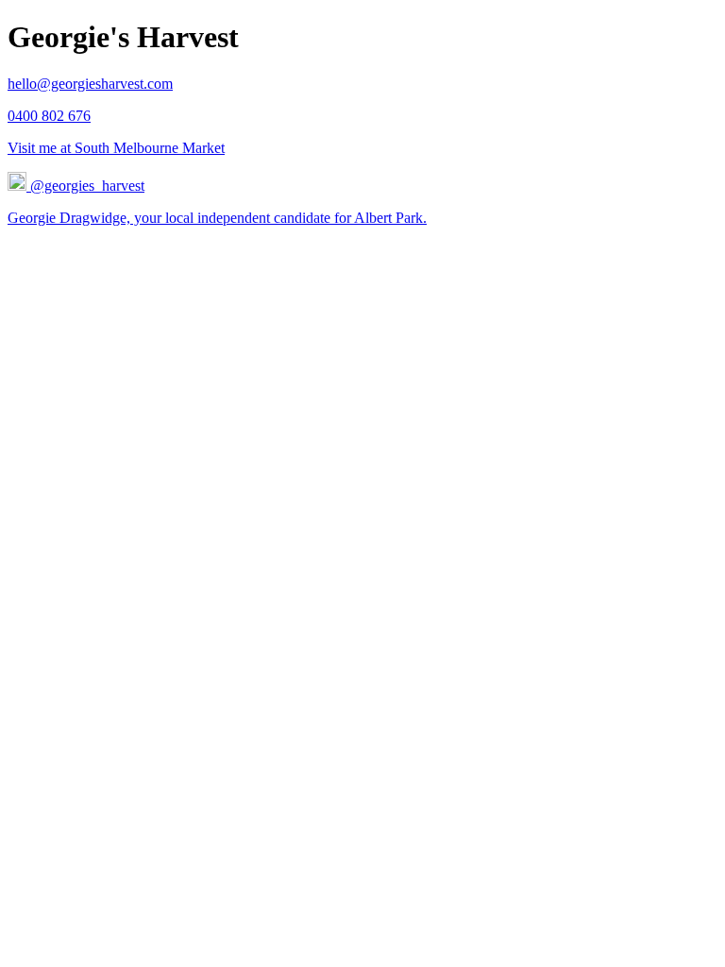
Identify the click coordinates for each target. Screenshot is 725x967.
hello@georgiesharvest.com (90, 84)
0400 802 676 (49, 116)
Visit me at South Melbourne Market (116, 148)
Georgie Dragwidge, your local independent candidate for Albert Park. (217, 218)
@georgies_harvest (85, 186)
